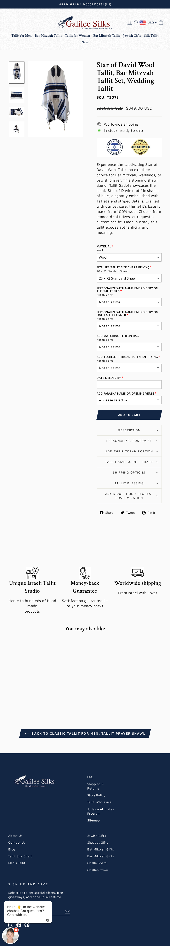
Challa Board (97, 863)
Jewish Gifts (132, 35)
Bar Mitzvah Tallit (48, 35)
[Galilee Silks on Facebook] (18, 924)
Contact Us (17, 842)
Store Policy (96, 795)
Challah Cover (97, 870)
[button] (10, 935)
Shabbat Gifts (97, 842)
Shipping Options (129, 472)
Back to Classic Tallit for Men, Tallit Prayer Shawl (88, 733)
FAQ (90, 777)
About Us (15, 835)
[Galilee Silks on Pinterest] (26, 924)
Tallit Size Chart (20, 856)
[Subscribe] (67, 911)
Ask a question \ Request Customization (129, 496)
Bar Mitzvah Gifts (100, 856)
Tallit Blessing (129, 483)
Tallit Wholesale (99, 802)
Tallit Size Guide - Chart (129, 462)
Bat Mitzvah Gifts (100, 849)
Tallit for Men (21, 35)
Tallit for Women (77, 35)
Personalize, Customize (129, 440)
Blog (11, 849)
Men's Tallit (16, 863)
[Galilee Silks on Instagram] (10, 924)
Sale (85, 42)
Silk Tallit (151, 35)
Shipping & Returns (95, 786)
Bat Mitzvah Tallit (106, 35)
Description (129, 430)
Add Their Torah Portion (129, 451)
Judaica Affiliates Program (100, 811)
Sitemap (93, 820)
